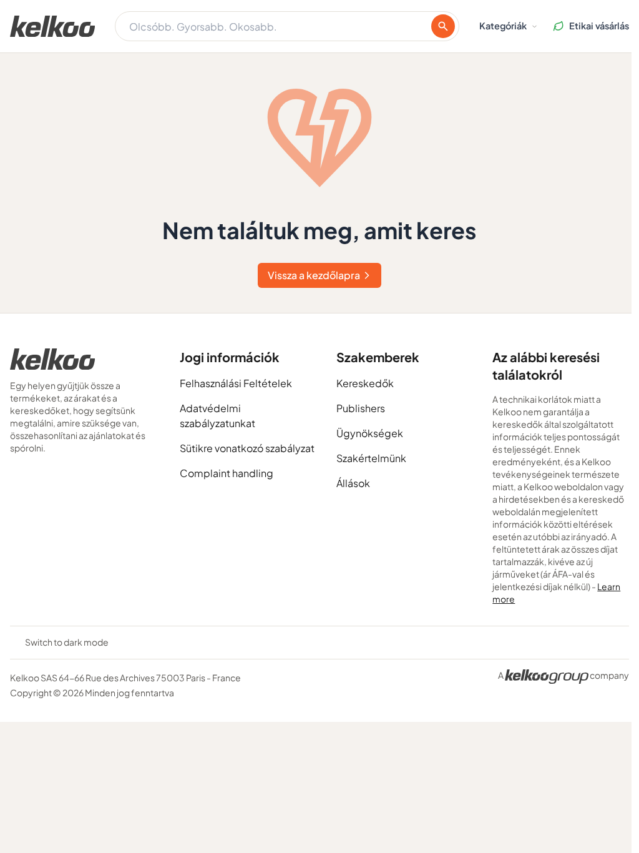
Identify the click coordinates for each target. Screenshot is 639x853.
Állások (353, 483)
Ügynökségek (369, 433)
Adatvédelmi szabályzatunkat (217, 416)
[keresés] (443, 26)
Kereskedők (365, 383)
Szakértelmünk (371, 458)
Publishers (360, 408)
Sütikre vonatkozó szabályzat (247, 448)
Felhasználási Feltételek (236, 383)
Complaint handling (226, 473)
